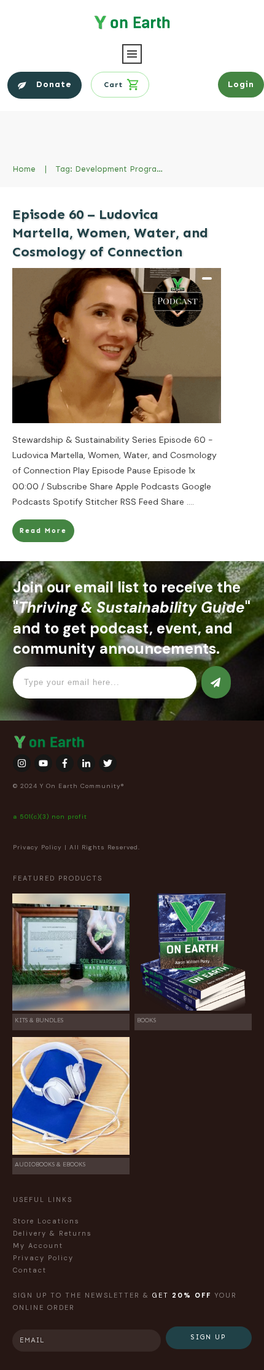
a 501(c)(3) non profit (50, 817)
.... (190, 501)
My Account (38, 1245)
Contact (30, 1270)
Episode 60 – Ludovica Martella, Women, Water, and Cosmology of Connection (110, 233)
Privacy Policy (37, 847)
